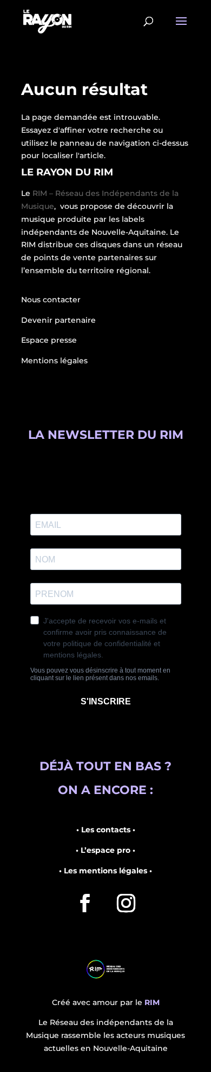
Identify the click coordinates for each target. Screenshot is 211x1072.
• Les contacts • (105, 829)
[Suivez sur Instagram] (126, 903)
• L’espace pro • (105, 850)
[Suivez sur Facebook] (85, 903)
